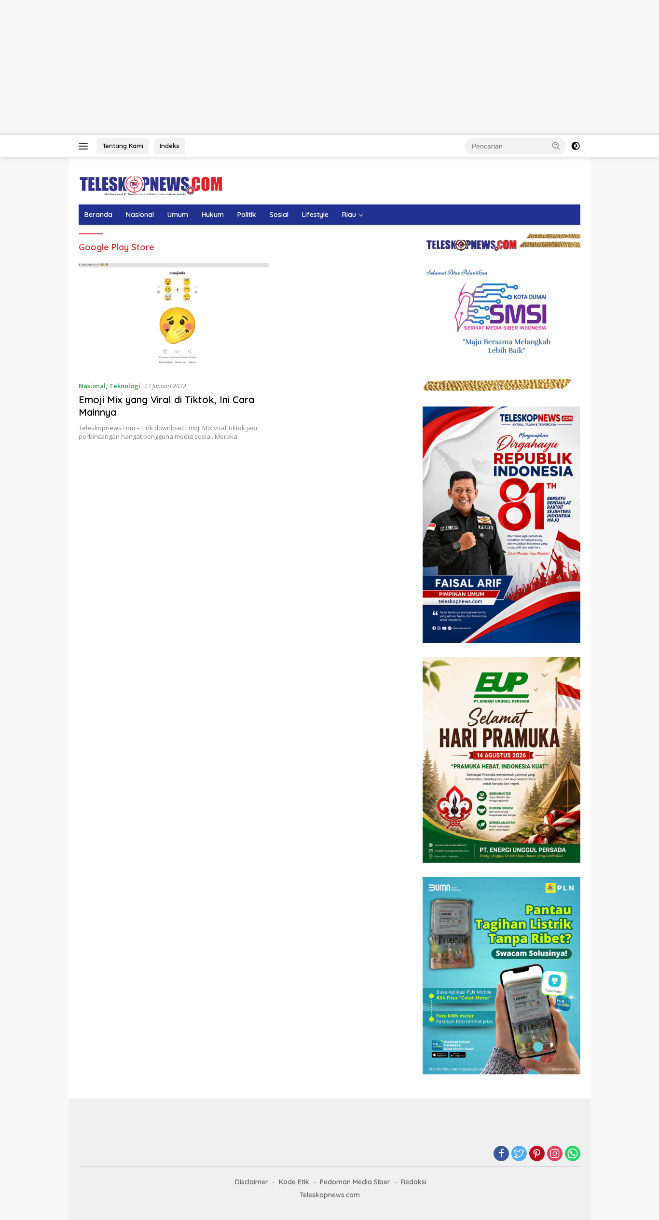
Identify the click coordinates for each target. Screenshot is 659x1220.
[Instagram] (555, 1154)
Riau (349, 214)
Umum (177, 214)
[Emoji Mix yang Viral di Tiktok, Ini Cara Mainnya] (174, 318)
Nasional (140, 214)
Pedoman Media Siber (355, 1182)
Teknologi (124, 385)
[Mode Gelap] (575, 146)
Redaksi (413, 1182)
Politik (246, 214)
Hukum (213, 214)
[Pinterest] (537, 1154)
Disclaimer (251, 1182)
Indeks (169, 145)
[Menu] (85, 146)
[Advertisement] (289, 67)
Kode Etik (294, 1182)
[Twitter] (519, 1154)
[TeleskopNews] (151, 185)
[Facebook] (501, 1154)
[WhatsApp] (572, 1154)
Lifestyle (315, 214)
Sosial (279, 214)
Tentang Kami (122, 145)
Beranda (98, 214)
